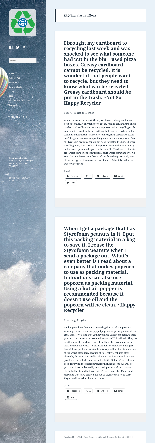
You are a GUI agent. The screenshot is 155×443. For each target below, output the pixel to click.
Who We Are (14, 78)
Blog (11, 96)
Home (11, 73)
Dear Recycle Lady (17, 100)
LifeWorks (100, 437)
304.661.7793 (15, 166)
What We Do (14, 82)
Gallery (12, 91)
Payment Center (16, 87)
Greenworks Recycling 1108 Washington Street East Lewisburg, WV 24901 (21, 161)
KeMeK (79, 437)
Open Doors (89, 437)
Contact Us (13, 105)
